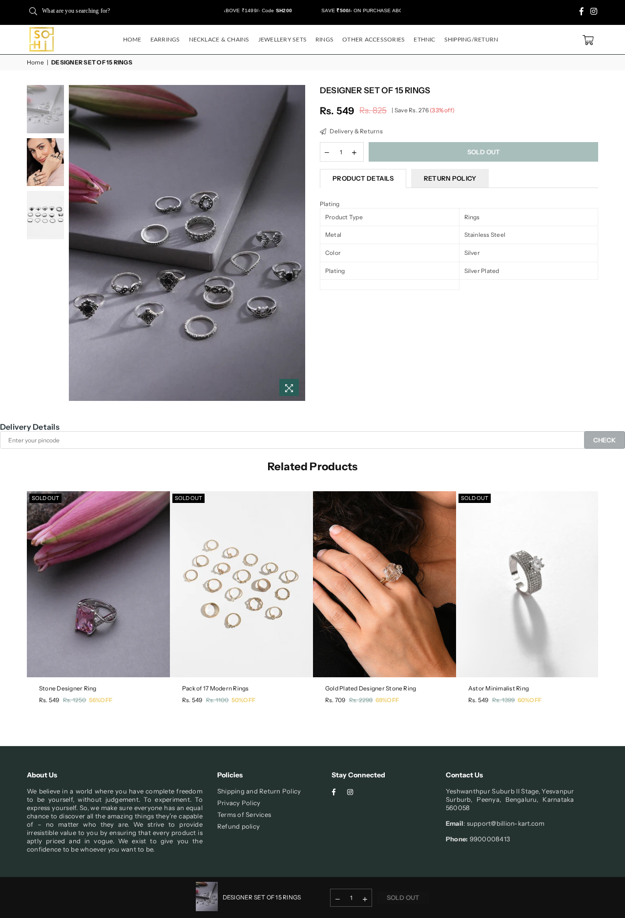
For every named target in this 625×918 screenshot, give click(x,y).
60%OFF (530, 700)
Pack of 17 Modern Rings (215, 688)
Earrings (165, 39)
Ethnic (424, 39)
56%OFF (100, 700)
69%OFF (387, 700)
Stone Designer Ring (68, 688)
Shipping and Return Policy (259, 791)
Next (296, 242)
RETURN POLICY (450, 178)
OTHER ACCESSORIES (373, 39)
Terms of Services (244, 814)
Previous (77, 242)
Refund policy (238, 826)
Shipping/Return (471, 39)
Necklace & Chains (219, 39)
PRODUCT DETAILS (363, 178)
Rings (324, 39)
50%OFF (243, 700)
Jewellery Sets (282, 39)
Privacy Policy (238, 803)
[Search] (33, 10)
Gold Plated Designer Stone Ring (370, 688)
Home (132, 39)
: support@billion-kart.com (503, 823)
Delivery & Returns (356, 131)
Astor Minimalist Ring (498, 688)
